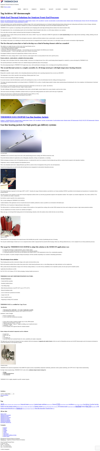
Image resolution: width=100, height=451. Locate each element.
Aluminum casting (11, 404)
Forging (75, 404)
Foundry (78, 404)
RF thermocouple (93, 20)
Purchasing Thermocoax (6, 422)
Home (19, 9)
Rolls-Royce (11, 408)
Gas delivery (41, 20)
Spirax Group (3, 413)
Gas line (46, 20)
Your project (74, 9)
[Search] (80, 9)
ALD (16, 20)
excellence (71, 404)
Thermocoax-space (5, 416)
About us (25, 9)
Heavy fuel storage (55, 406)
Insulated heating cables (71, 406)
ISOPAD (10, 120)
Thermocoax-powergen (6, 417)
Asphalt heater (31, 404)
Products (42, 9)
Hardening (18, 406)
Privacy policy (6, 436)
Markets (34, 9)
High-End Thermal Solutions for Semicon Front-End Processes (30, 17)
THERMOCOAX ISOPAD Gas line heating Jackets (24, 117)
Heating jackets (70, 20)
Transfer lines (17, 21)
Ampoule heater (21, 20)
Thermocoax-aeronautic (6, 415)
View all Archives (4, 395)
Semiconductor (12, 20)
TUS (53, 408)
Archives (2, 393)
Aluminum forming (17, 404)
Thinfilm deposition (5, 121)
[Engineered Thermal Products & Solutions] (9, 2)
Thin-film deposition (9, 21)
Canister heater (28, 20)
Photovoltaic (93, 406)
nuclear (78, 406)
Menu (2, 6)
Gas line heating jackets (61, 20)
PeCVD (87, 20)
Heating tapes (45, 406)
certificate (44, 404)
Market (4, 429)
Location (58, 9)
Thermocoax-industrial (5, 421)
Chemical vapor (49, 404)
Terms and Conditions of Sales (9, 435)
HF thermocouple (77, 20)
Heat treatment (49, 406)
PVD (96, 406)
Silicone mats (25, 408)
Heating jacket (32, 406)
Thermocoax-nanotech (5, 420)
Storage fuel (32, 408)
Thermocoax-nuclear (5, 418)
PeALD (83, 20)
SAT (15, 408)
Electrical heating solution (64, 404)
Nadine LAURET (24, 21)
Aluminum (6, 404)
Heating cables (27, 406)
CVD (37, 20)
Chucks (33, 20)
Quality (51, 9)
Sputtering (28, 408)
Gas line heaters (52, 20)
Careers (65, 9)
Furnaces (81, 404)
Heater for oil (22, 406)
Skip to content (7, 6)
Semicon (2, 21)
